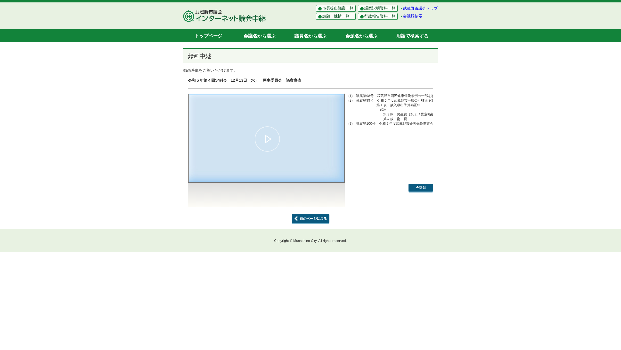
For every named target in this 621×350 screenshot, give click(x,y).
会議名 (260, 35)
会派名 (361, 35)
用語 (412, 35)
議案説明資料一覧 (379, 8)
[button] (267, 139)
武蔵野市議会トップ (420, 8)
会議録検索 (412, 16)
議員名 (310, 35)
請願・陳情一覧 (336, 16)
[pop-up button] (328, 176)
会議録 (421, 188)
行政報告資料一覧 (379, 16)
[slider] (266, 170)
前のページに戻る (313, 218)
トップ (208, 35)
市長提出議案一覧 (337, 8)
